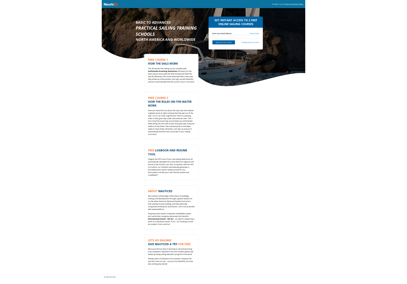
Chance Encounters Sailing (294, 4)
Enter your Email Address (222, 33)
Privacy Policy (254, 33)
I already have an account (250, 42)
